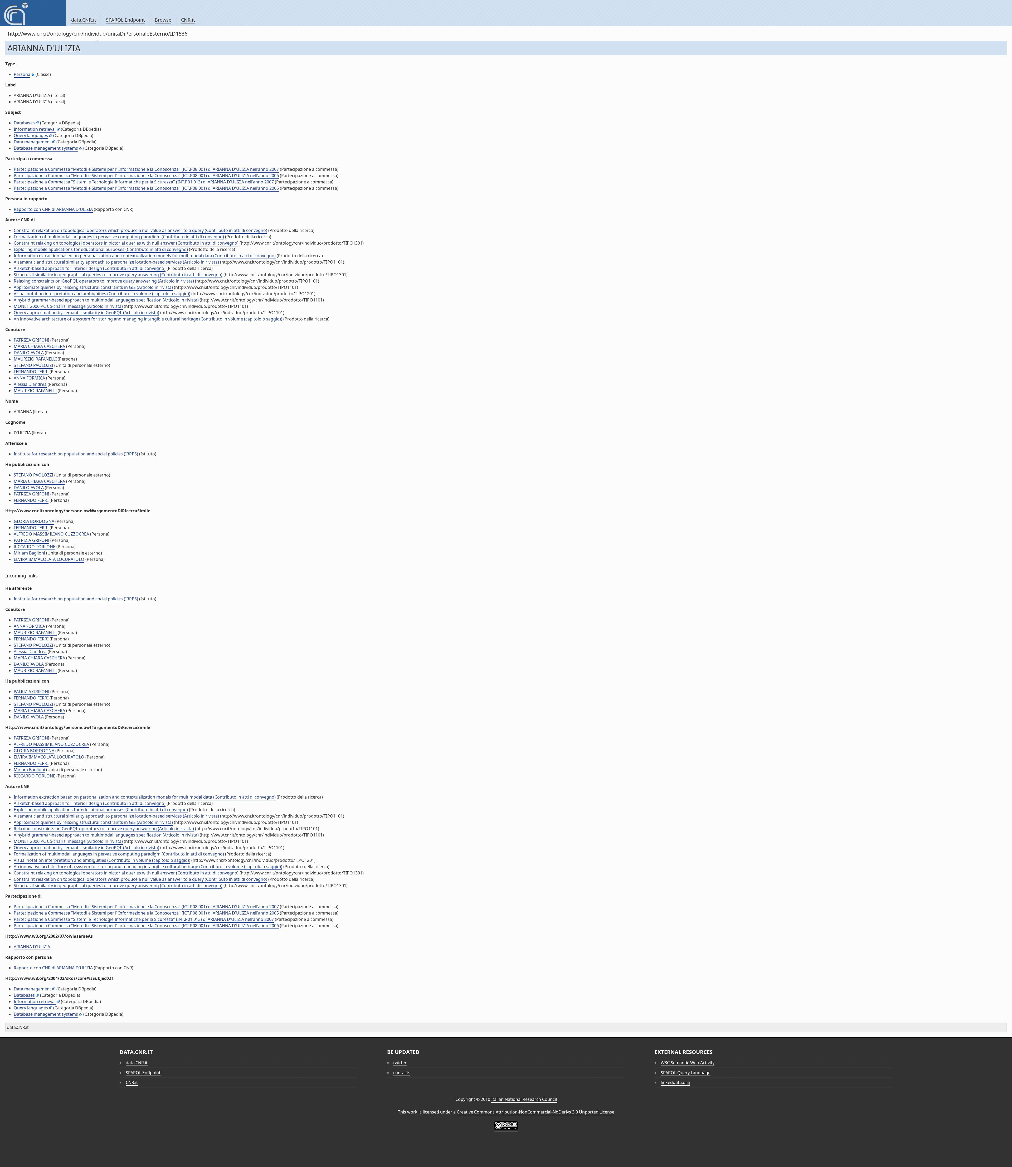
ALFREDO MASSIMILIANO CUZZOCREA (51, 534)
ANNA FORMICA (29, 378)
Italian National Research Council (524, 1099)
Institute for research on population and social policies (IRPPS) (76, 454)
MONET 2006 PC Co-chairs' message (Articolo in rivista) (68, 306)
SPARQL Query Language (686, 1073)
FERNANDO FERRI (31, 372)
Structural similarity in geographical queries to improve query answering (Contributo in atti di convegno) (118, 275)
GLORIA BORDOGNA (34, 521)
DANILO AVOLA (29, 353)
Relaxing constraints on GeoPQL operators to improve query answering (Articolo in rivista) (104, 281)
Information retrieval (35, 129)
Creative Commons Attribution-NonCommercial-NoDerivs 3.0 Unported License (535, 1112)
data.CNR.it (83, 20)
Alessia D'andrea (30, 384)
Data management (32, 142)
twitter (400, 1063)
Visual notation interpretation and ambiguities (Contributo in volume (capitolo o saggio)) (102, 293)
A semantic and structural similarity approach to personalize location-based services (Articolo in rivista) (116, 262)
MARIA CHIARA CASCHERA (39, 346)
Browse (163, 20)
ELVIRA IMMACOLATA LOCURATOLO (49, 559)
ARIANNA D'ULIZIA (32, 947)
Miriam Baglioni (29, 553)
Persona (22, 74)
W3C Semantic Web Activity (687, 1063)
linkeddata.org (675, 1082)
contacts (401, 1073)
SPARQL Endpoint (125, 20)
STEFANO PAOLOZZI (33, 365)
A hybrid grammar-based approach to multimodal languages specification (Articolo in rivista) (106, 300)
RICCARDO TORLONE (34, 547)
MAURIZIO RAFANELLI (35, 359)
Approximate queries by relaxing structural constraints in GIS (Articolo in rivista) (93, 287)
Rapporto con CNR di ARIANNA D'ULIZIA (53, 209)
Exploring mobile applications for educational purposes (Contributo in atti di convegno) (101, 249)
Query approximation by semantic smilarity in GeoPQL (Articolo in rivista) (86, 312)
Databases (24, 123)
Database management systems (46, 148)
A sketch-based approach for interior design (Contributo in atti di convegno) (90, 268)
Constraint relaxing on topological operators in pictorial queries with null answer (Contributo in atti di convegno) (126, 243)
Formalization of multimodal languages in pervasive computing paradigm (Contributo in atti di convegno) (119, 237)
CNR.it (188, 20)
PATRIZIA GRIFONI (31, 340)
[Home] (33, 13)
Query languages (31, 135)
